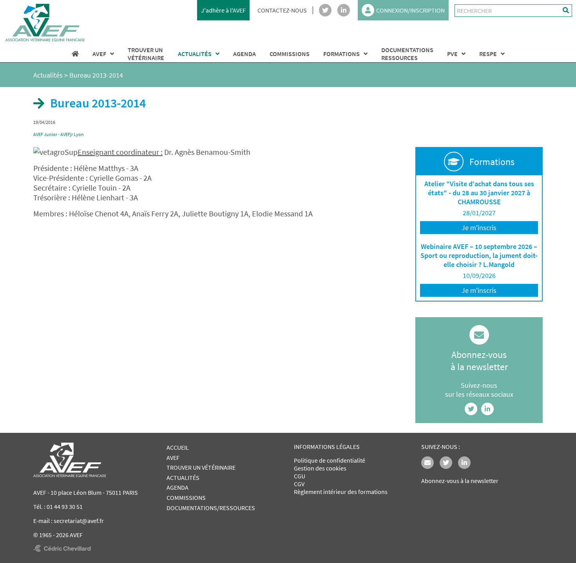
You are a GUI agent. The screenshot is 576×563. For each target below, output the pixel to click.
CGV (299, 484)
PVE (452, 54)
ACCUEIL (178, 447)
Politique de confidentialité (329, 460)
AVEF (99, 54)
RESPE (488, 54)
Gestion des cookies (320, 468)
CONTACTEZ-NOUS (282, 10)
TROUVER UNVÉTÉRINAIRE (146, 54)
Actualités (48, 75)
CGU (299, 476)
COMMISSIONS (290, 54)
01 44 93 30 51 (65, 506)
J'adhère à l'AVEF (223, 10)
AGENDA (244, 54)
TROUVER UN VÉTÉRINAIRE (201, 467)
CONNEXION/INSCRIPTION (410, 10)
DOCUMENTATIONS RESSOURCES (407, 54)
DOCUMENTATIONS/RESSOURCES (211, 508)
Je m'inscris (479, 227)
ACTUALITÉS (195, 54)
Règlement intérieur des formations (341, 492)
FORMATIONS (341, 54)
